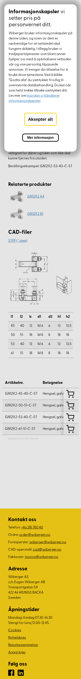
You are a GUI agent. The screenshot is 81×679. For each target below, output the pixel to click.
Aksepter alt (40, 119)
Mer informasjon (40, 137)
